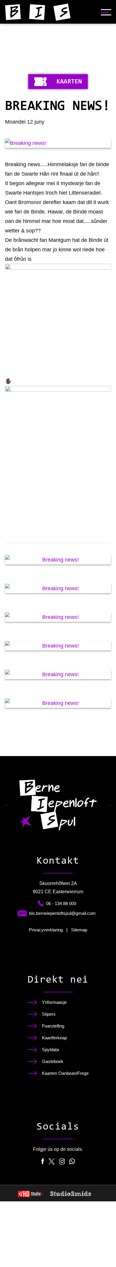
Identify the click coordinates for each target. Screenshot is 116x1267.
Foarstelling (53, 1025)
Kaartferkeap (54, 1037)
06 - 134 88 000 (61, 903)
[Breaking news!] (58, 143)
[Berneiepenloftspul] (37, 12)
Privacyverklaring (46, 929)
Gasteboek (52, 1061)
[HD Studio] (30, 1194)
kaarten (69, 82)
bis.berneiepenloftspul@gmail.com (62, 913)
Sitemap (79, 929)
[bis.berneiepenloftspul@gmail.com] (22, 913)
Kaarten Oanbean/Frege (65, 1073)
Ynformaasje (54, 1002)
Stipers (49, 1014)
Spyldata (50, 1049)
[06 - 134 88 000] (41, 903)
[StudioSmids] (70, 1193)
